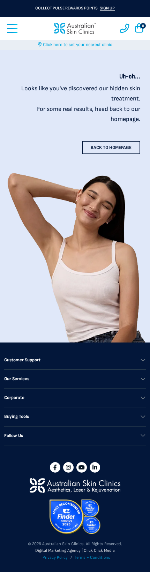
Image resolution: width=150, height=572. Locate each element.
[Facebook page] (55, 467)
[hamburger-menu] (12, 28)
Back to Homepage (111, 147)
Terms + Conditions (92, 557)
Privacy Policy (55, 557)
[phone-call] (124, 28)
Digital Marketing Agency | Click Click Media (75, 550)
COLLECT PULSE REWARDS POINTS (75, 8)
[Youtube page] (81, 467)
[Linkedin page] (95, 467)
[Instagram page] (68, 467)
